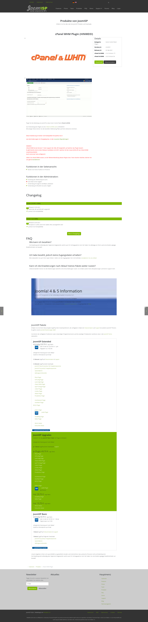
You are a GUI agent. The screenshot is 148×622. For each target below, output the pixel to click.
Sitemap (119, 612)
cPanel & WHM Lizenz (52, 127)
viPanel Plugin (38, 393)
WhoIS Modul (38, 423)
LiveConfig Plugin (39, 382)
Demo (91, 8)
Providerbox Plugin (40, 396)
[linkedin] (117, 2)
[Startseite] (37, 8)
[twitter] (108, 2)
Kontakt (32, 2)
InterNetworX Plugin (40, 400)
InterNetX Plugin (39, 402)
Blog (113, 8)
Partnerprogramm (106, 604)
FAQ (85, 8)
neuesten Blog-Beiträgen (61, 139)
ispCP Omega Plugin (40, 386)
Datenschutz (49, 2)
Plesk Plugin (38, 377)
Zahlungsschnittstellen (41, 373)
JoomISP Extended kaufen (41, 430)
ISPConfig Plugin (39, 379)
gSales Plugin (38, 410)
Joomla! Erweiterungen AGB (48, 330)
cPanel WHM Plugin (40, 384)
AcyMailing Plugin (39, 416)
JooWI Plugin (45, 412)
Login (119, 8)
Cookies (112, 612)
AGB (97, 612)
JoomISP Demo (108, 334)
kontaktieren (36, 159)
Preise (66, 8)
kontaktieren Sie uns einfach (89, 258)
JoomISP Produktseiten (71, 304)
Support (98, 8)
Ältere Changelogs (74, 234)
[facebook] (105, 2)
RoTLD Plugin (36, 405)
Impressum (40, 2)
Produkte (79, 8)
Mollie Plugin (38, 419)
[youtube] (114, 2)
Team (72, 8)
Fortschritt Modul (39, 425)
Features (58, 8)
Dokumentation (110, 62)
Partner (107, 8)
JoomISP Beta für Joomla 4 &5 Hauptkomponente (48, 366)
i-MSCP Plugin (38, 389)
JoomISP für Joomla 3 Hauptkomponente (45, 368)
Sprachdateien (38, 371)
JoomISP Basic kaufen (40, 548)
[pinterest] (111, 2)
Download (99, 62)
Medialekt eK (47, 612)
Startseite (31, 567)
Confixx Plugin (38, 391)
